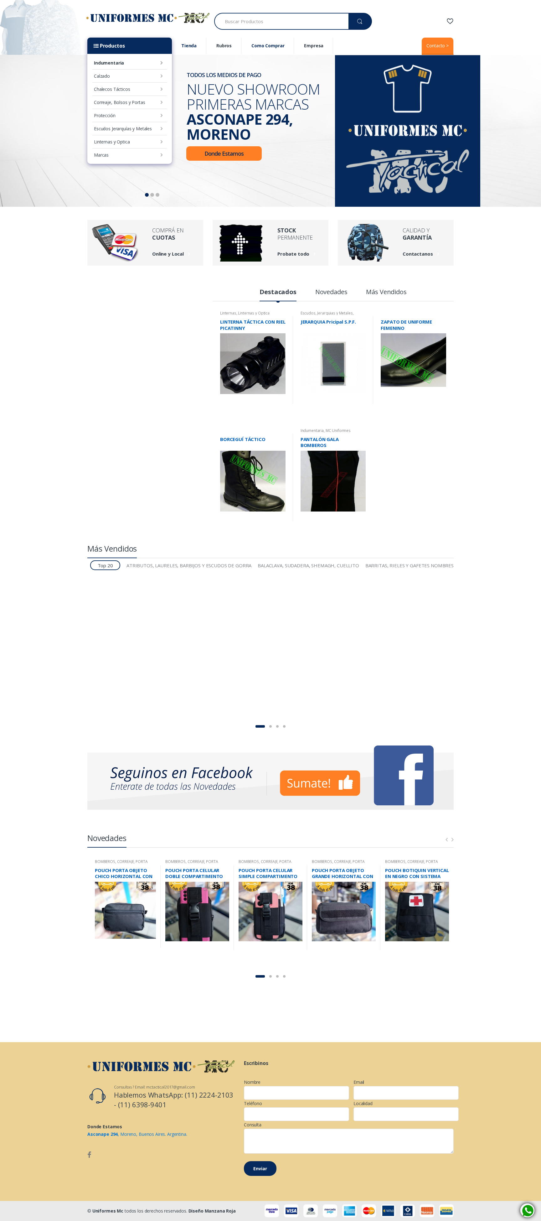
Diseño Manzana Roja (212, 1211)
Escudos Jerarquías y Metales (123, 129)
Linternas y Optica (112, 142)
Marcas (101, 155)
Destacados (278, 292)
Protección (105, 115)
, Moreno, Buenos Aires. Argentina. (137, 1134)
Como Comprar (267, 46)
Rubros (224, 46)
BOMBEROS (105, 861)
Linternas (228, 313)
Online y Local (168, 254)
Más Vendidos (386, 292)
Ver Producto (280, 401)
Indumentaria (109, 63)
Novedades (331, 292)
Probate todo (293, 254)
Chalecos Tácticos (112, 89)
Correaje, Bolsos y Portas (119, 102)
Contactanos (418, 254)
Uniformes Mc (107, 1211)
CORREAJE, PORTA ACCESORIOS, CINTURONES (121, 863)
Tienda (189, 46)
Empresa (313, 46)
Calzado (102, 76)
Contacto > (437, 46)
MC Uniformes (338, 430)
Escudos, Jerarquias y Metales (327, 313)
